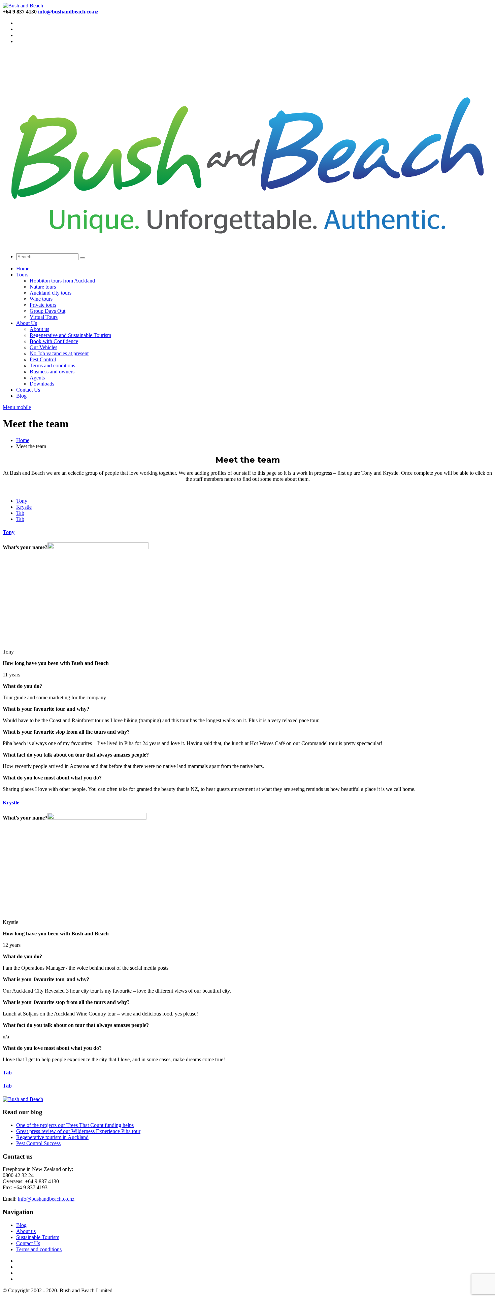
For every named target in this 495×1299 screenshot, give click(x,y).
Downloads (42, 384)
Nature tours (43, 287)
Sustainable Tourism (37, 1237)
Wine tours (41, 299)
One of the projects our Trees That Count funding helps (75, 1125)
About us (39, 329)
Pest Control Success (38, 1143)
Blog (21, 396)
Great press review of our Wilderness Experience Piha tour (78, 1131)
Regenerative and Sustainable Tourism (70, 335)
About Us (26, 323)
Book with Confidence (54, 341)
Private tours (43, 305)
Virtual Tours (44, 317)
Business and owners (52, 371)
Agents (37, 377)
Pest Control (43, 359)
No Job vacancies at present (59, 353)
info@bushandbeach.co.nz (46, 1199)
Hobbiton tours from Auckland (62, 281)
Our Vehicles (43, 347)
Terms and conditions (52, 365)
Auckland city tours (50, 293)
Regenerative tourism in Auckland (52, 1137)
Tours (22, 274)
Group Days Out (47, 311)
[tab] (21, 501)
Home (22, 268)
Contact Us (28, 390)
